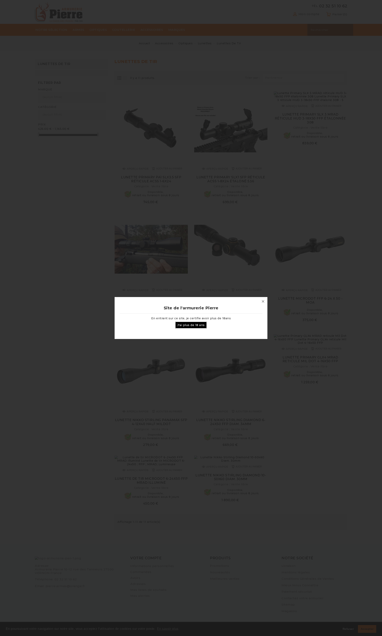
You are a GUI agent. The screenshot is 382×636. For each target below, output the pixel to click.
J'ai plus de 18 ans (191, 325)
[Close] (263, 301)
